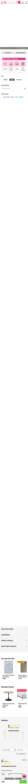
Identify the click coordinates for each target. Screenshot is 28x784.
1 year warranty (7, 52)
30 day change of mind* (20, 52)
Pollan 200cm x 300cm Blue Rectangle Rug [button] (15, 774)
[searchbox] (8, 750)
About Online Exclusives (8, 646)
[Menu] (2, 2)
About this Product (7, 629)
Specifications (5, 635)
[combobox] (21, 753)
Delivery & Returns (7, 640)
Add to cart (23, 781)
